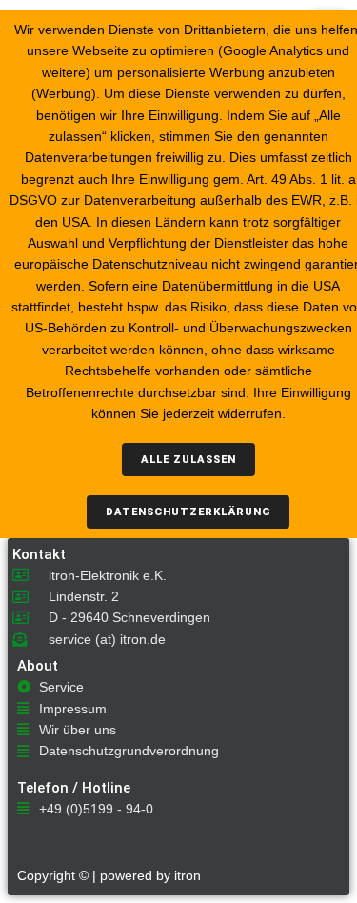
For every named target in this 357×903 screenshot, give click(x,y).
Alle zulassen (188, 459)
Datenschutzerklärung (188, 512)
